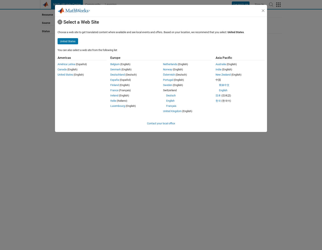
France (114, 90)
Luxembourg (117, 105)
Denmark (115, 69)
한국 (218, 100)
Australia (221, 64)
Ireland (114, 95)
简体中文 (224, 85)
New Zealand (223, 74)
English (170, 100)
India (218, 69)
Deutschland (117, 74)
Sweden (167, 85)
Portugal (168, 79)
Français (171, 105)
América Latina (66, 64)
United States (65, 74)
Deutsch (171, 95)
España (114, 79)
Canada (62, 69)
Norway (167, 69)
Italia (113, 100)
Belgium (115, 64)
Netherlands (170, 64)
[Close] (263, 10)
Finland (114, 85)
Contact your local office (161, 123)
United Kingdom (172, 111)
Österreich (169, 74)
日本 (218, 95)
